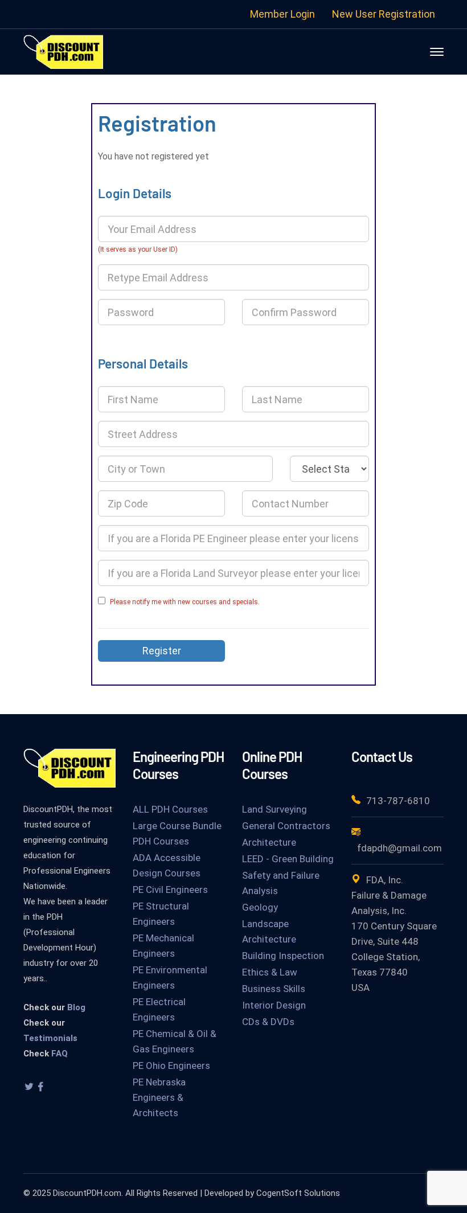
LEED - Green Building (288, 858)
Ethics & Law (269, 972)
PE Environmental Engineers (170, 977)
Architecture (269, 842)
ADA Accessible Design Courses (166, 865)
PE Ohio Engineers (171, 1065)
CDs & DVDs (268, 1021)
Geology (260, 907)
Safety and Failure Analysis (280, 883)
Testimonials (50, 1038)
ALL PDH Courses (170, 809)
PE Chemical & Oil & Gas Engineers (174, 1041)
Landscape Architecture (269, 931)
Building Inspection (283, 955)
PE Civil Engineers (170, 889)
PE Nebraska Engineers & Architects (159, 1097)
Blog (76, 1007)
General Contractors (286, 825)
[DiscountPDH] (63, 51)
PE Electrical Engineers (159, 1009)
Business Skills (273, 988)
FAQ (59, 1053)
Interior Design (274, 1005)
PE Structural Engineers (161, 913)
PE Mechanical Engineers (163, 945)
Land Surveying (274, 809)
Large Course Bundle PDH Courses (177, 833)
